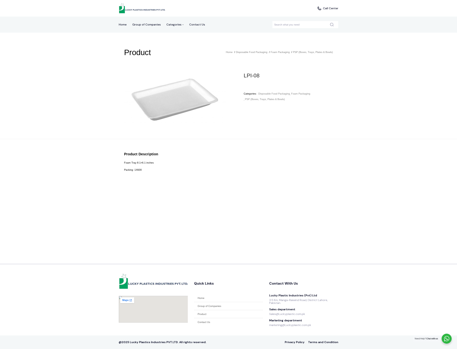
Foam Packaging (280, 52)
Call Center (330, 8)
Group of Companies (146, 24)
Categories (174, 24)
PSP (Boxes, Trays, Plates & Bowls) (313, 52)
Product (202, 314)
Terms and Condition (323, 342)
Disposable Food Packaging (251, 52)
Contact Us (197, 24)
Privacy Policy (295, 342)
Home (123, 24)
